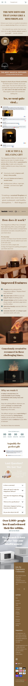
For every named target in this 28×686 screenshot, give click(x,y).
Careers (18, 616)
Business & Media (18, 620)
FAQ (17, 598)
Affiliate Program (18, 613)
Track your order (18, 604)
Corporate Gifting (18, 624)
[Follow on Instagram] (17, 659)
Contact (18, 600)
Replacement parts (18, 608)
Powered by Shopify (20, 681)
